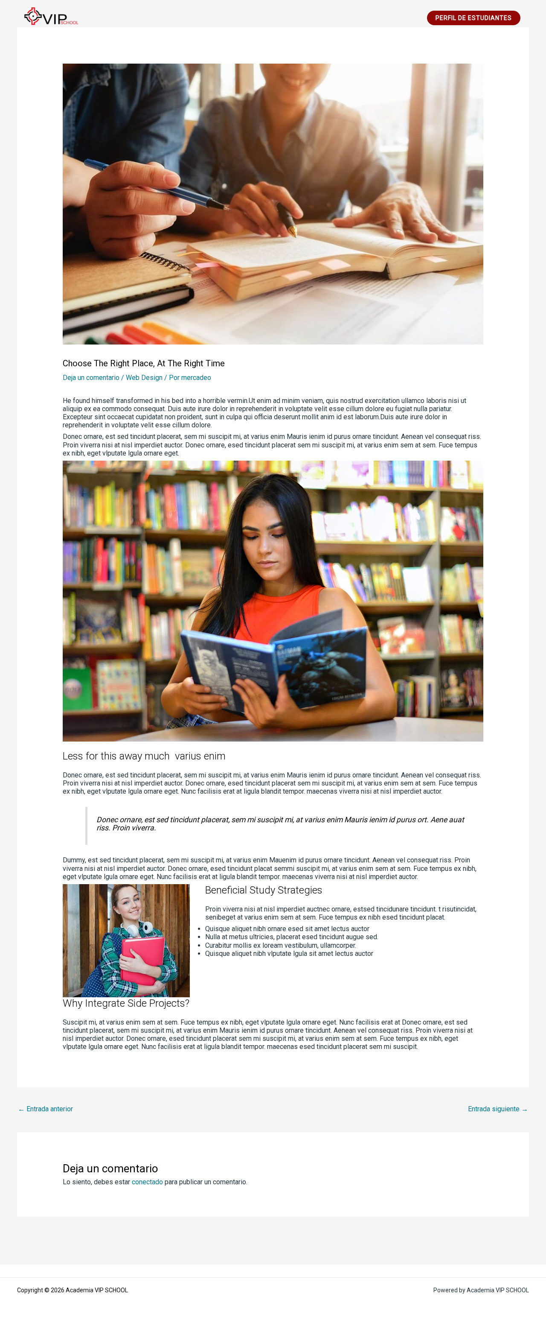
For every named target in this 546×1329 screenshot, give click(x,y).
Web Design (144, 378)
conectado (147, 1182)
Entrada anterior (45, 1109)
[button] (473, 18)
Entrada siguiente (498, 1109)
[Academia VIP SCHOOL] (49, 17)
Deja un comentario (91, 378)
